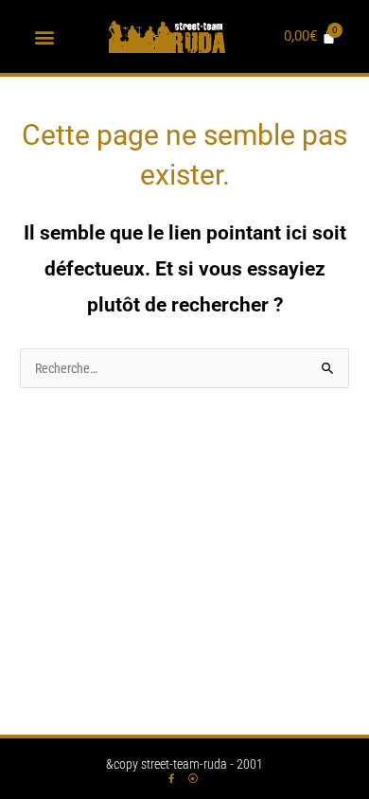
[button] (45, 36)
